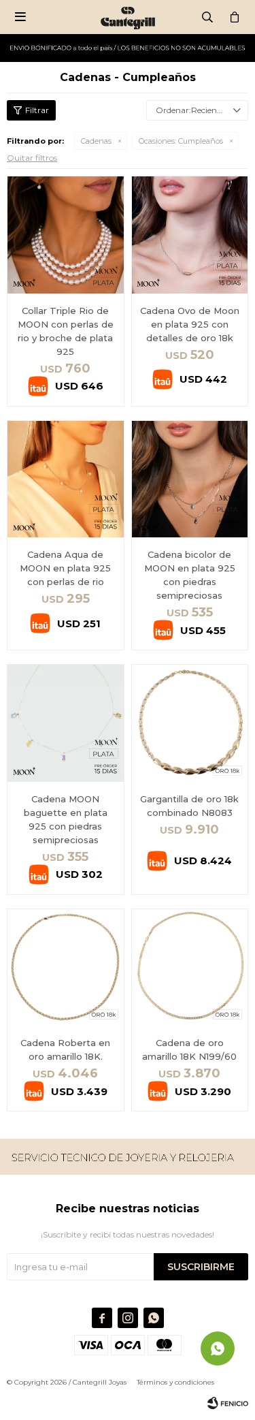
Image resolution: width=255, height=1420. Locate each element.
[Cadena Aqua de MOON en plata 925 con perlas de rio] (65, 479)
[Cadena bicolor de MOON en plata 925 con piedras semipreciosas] (190, 479)
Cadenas (96, 141)
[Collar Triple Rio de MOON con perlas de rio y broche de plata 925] (65, 235)
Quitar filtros (32, 158)
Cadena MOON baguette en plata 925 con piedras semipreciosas (65, 819)
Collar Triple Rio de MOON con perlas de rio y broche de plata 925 (66, 331)
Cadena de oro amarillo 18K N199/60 (189, 1049)
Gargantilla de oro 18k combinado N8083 (189, 805)
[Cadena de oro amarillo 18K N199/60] (190, 967)
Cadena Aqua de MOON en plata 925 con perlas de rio (65, 568)
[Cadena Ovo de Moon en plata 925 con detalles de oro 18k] (190, 235)
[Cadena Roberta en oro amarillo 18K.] (65, 967)
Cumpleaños (181, 141)
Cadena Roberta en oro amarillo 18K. (65, 1049)
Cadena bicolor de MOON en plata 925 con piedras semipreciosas (189, 575)
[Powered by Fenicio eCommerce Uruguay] (227, 1403)
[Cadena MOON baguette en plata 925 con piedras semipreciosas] (65, 723)
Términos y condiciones (175, 1382)
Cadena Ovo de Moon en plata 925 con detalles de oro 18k (189, 324)
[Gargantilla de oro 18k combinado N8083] (190, 723)
